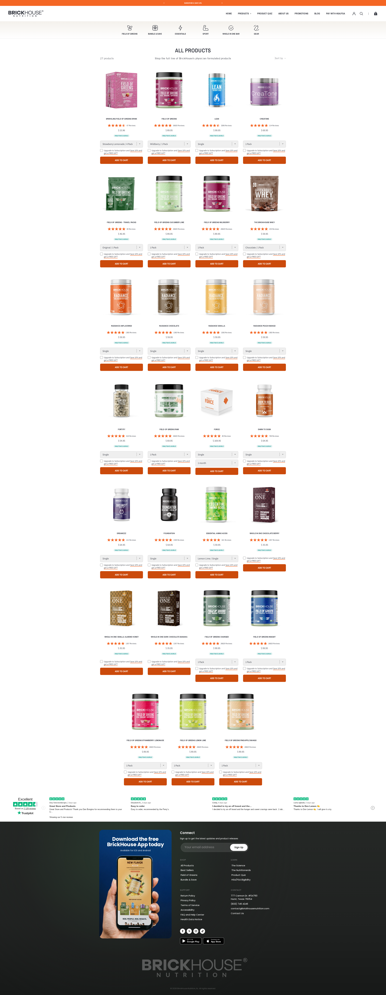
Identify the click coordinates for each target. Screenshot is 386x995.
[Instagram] (195, 931)
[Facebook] (182, 931)
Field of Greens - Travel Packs (121, 222)
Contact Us (237, 913)
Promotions (301, 13)
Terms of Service (190, 905)
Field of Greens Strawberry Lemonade (145, 740)
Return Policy (188, 895)
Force (217, 429)
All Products (187, 865)
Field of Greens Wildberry (217, 222)
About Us (283, 13)
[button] (130, 30)
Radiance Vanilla (217, 326)
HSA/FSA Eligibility (240, 879)
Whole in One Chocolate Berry (264, 533)
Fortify (121, 429)
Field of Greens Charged (217, 637)
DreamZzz (121, 533)
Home (229, 13)
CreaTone (264, 119)
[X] (189, 931)
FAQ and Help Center (192, 914)
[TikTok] (202, 931)
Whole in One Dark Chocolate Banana (169, 637)
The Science (238, 865)
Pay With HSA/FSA (335, 13)
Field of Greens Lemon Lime (193, 740)
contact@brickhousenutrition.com (250, 908)
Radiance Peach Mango (264, 326)
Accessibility (187, 909)
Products (243, 13)
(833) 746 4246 (239, 903)
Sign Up (238, 847)
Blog (317, 13)
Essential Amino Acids (216, 533)
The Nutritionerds (241, 870)
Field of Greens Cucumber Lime (169, 222)
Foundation (169, 533)
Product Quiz (264, 13)
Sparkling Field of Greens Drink (121, 119)
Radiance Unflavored (121, 326)
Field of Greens (169, 119)
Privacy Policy (188, 900)
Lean (217, 119)
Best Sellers (187, 870)
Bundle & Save (189, 879)
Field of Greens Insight (264, 637)
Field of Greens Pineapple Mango (240, 740)
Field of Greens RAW (169, 429)
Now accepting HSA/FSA (193, 3)
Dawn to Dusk (264, 429)
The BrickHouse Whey (264, 222)
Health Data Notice (191, 919)
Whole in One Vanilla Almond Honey (121, 637)
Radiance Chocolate (169, 326)
